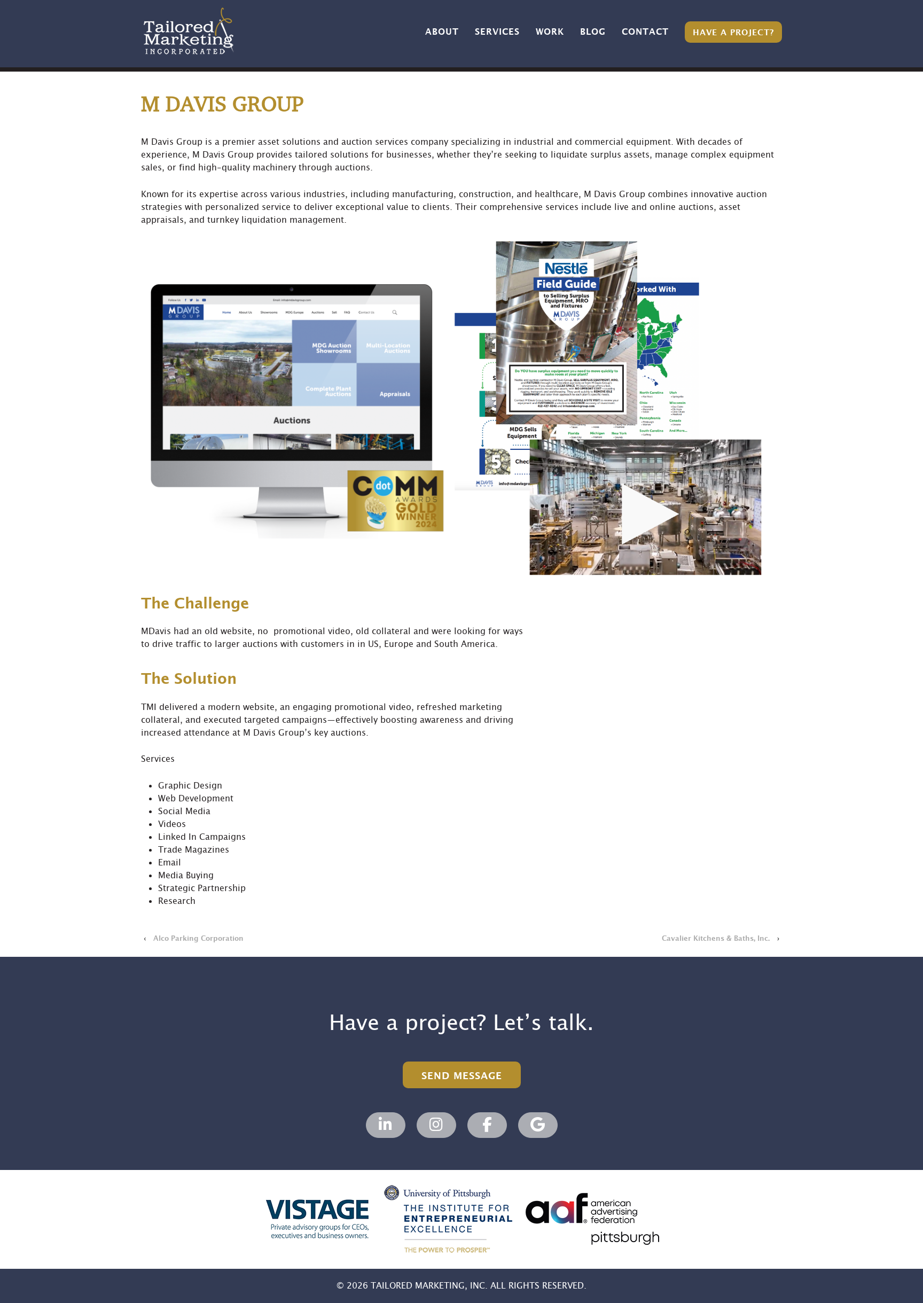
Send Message (461, 1076)
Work (550, 32)
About (442, 32)
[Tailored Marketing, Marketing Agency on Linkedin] (385, 1125)
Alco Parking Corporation (198, 938)
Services (497, 32)
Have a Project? (733, 32)
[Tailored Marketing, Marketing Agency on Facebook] (487, 1125)
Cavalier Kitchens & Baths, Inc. (716, 938)
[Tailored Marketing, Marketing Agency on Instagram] (436, 1125)
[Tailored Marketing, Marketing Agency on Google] (538, 1125)
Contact (645, 32)
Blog (593, 32)
